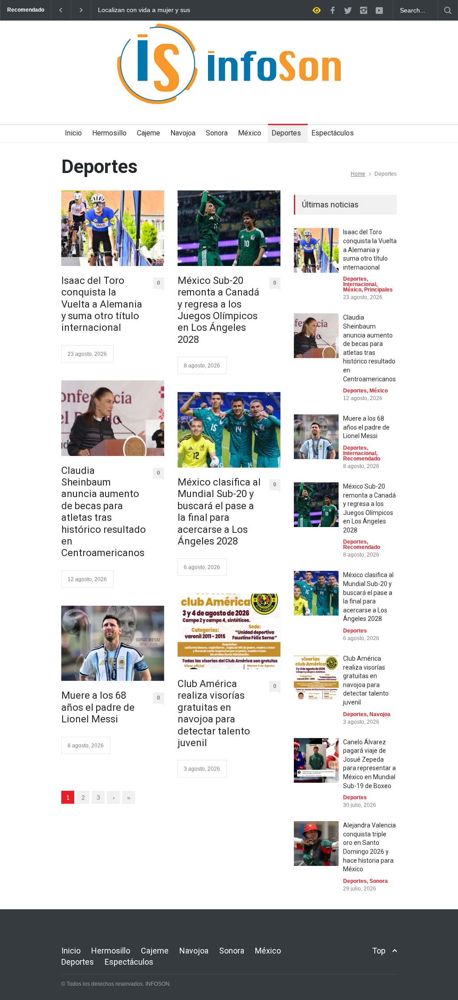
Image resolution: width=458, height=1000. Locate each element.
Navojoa (182, 133)
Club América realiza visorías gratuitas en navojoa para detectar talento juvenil (214, 713)
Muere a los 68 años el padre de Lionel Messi (98, 707)
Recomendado (361, 459)
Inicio (73, 133)
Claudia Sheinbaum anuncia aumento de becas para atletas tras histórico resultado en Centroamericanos (103, 512)
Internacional (359, 284)
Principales (378, 290)
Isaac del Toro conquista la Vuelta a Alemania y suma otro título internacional (101, 304)
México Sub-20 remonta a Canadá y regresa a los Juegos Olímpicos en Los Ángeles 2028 (218, 310)
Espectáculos (332, 133)
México (249, 133)
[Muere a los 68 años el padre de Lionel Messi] (112, 643)
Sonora (217, 133)
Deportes (286, 133)
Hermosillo (109, 133)
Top (379, 950)
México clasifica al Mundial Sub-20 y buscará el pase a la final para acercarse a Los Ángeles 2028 (219, 512)
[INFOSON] (229, 89)
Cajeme (148, 133)
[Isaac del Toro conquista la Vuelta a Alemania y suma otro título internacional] (112, 228)
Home (358, 174)
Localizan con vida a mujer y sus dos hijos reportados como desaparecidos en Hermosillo (144, 10)
